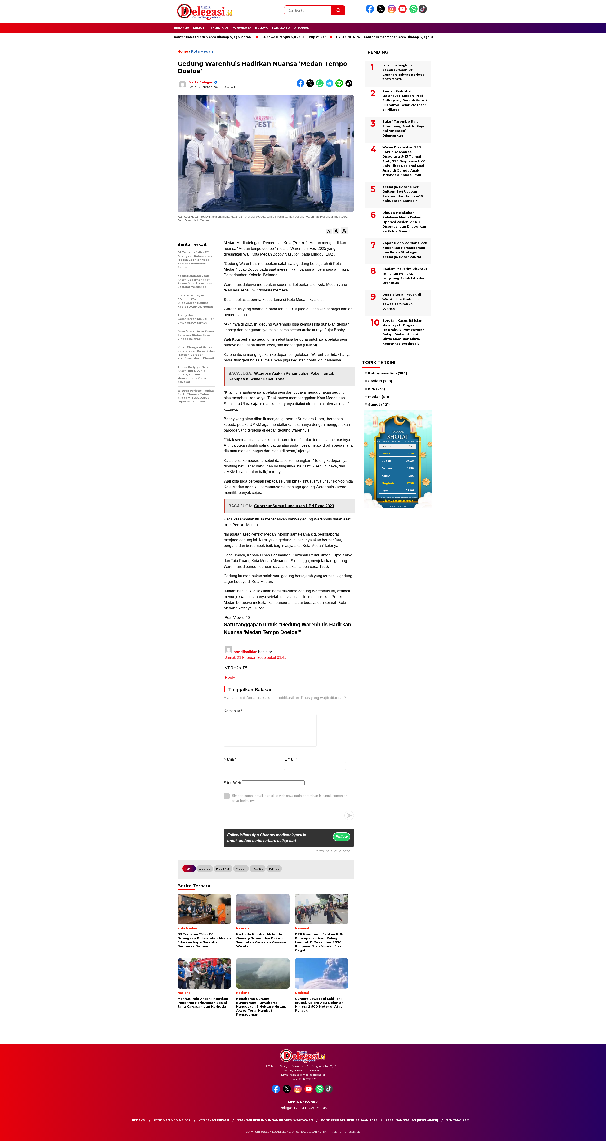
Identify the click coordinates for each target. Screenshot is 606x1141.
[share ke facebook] (301, 86)
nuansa (257, 868)
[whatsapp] (413, 12)
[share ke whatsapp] (321, 86)
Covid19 (380, 381)
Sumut (199, 28)
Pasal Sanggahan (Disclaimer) (411, 1120)
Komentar (233, 711)
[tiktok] (423, 12)
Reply (230, 677)
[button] (329, 231)
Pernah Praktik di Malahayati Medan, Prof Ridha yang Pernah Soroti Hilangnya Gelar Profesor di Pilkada (404, 100)
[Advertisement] (463, 117)
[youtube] (403, 12)
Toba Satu (281, 28)
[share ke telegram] (330, 86)
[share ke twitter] (311, 86)
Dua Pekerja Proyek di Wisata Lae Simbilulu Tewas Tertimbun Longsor (401, 301)
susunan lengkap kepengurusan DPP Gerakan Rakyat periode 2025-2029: (403, 72)
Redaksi (139, 1120)
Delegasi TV (288, 1108)
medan (241, 868)
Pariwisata (241, 28)
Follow (342, 837)
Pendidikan (218, 28)
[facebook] (371, 12)
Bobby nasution (387, 373)
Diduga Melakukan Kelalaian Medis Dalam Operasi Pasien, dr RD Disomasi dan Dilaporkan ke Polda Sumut (404, 222)
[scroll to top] (584, 1133)
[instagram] (392, 12)
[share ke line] (340, 86)
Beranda (181, 28)
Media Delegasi (201, 82)
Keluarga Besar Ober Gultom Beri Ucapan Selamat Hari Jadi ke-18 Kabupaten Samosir (402, 194)
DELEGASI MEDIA (314, 1108)
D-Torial (301, 28)
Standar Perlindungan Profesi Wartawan (275, 1120)
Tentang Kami (458, 1120)
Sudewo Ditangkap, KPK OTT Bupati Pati (259, 37)
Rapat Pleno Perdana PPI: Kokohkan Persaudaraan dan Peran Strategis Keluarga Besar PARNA (404, 250)
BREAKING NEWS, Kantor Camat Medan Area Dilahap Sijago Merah (353, 37)
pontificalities (245, 652)
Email (291, 759)
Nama (230, 759)
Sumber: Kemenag (397, 506)
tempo (274, 868)
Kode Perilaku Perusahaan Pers (349, 1120)
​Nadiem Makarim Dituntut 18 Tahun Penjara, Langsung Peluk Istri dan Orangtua (404, 276)
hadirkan (223, 868)
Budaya (261, 28)
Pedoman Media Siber (172, 1120)
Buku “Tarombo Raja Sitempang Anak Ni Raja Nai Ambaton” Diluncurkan (403, 128)
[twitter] (382, 12)
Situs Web (232, 783)
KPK (376, 389)
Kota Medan (202, 51)
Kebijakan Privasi (214, 1120)
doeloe (205, 868)
